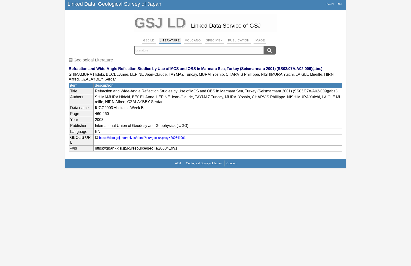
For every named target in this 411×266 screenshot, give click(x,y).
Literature (170, 40)
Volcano (193, 40)
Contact (231, 163)
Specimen (214, 40)
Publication (239, 40)
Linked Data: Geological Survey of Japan (114, 4)
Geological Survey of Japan (204, 163)
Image (260, 40)
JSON (329, 4)
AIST (178, 163)
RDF (340, 4)
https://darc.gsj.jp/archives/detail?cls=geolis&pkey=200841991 (142, 138)
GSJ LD (149, 40)
